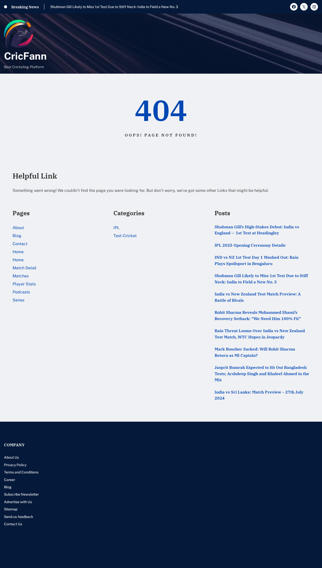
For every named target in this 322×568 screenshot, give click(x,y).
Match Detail (24, 268)
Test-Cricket (125, 235)
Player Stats (24, 284)
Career (9, 480)
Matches (21, 276)
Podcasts (21, 292)
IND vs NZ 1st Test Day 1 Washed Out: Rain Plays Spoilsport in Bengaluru (256, 260)
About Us (11, 457)
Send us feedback (18, 517)
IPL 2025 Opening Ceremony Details (250, 245)
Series (18, 300)
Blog (17, 235)
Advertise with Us (18, 502)
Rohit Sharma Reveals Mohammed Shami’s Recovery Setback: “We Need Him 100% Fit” (258, 315)
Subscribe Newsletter (21, 494)
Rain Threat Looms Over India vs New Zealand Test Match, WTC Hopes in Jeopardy (260, 333)
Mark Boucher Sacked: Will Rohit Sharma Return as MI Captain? (255, 352)
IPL (116, 227)
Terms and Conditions (21, 472)
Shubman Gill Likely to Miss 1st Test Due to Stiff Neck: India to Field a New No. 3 (114, 7)
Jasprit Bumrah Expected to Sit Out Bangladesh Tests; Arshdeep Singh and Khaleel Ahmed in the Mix (262, 373)
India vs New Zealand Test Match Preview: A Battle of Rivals (258, 297)
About (18, 227)
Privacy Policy (15, 465)
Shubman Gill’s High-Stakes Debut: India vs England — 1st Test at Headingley (257, 230)
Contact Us (13, 524)
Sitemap (10, 509)
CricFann (25, 56)
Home (18, 251)
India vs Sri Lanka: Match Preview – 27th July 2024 (259, 395)
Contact (20, 243)
